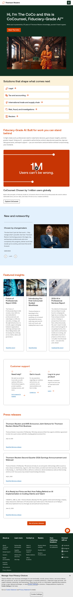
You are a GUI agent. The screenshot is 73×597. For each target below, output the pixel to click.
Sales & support (28, 546)
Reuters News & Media (42, 546)
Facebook (66, 545)
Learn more (7, 251)
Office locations (28, 558)
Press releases (7, 570)
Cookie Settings (32, 584)
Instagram (66, 548)
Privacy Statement (24, 589)
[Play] (36, 168)
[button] (67, 530)
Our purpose (6, 567)
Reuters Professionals (42, 554)
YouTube (65, 557)
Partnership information (17, 546)
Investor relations (5, 563)
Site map (16, 559)
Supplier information (17, 551)
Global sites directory (17, 556)
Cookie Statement (11, 589)
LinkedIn (65, 551)
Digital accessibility (6, 558)
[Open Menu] (69, 3)
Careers (5, 555)
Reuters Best (42, 550)
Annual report (6, 552)
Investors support (29, 551)
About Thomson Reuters (5, 547)
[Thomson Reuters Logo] (11, 2)
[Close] (70, 576)
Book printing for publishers (54, 546)
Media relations (30, 555)
